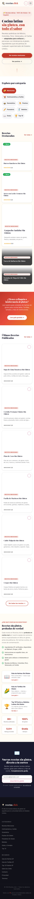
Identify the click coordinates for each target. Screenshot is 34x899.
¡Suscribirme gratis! (17, 781)
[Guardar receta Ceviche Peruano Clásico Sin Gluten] (29, 389)
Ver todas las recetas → (17, 603)
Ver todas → (28, 135)
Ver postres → (17, 61)
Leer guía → (14, 680)
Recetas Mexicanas (8, 826)
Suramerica (5, 832)
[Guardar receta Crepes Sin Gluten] (29, 560)
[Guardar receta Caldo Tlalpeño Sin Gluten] (29, 518)
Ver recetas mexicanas (17, 55)
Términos (4, 878)
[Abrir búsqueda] (26, 3)
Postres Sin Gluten (7, 835)
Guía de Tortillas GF (8, 862)
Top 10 (4, 848)
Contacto (5, 872)
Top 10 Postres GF (7, 865)
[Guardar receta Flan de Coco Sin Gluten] (29, 433)
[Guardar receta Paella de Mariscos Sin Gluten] (29, 475)
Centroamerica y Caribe (9, 829)
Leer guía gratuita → (17, 317)
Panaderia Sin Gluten (8, 839)
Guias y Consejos (7, 845)
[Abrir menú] (30, 3)
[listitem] (9, 90)
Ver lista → (14, 711)
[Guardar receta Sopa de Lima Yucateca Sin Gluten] (29, 347)
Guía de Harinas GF (8, 859)
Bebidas (4, 842)
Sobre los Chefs (7, 868)
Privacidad (5, 875)
